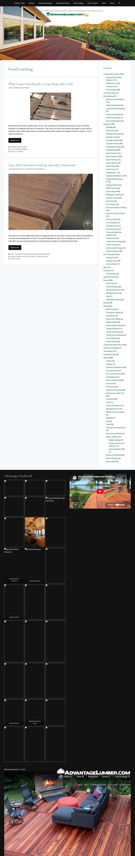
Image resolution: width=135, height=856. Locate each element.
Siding (105, 306)
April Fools (110, 283)
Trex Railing (107, 351)
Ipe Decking (35, 254)
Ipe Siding (110, 316)
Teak (108, 424)
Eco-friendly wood (113, 374)
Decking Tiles (111, 261)
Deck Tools (110, 169)
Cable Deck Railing (113, 105)
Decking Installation (114, 176)
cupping (24, 149)
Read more (15, 140)
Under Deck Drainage (114, 248)
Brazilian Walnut (112, 140)
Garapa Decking (112, 185)
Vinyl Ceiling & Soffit (117, 449)
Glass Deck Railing (113, 114)
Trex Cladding (111, 338)
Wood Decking (22, 147)
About (86, 785)
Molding (109, 418)
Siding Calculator (113, 329)
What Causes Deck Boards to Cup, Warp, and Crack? (40, 84)
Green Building (112, 287)
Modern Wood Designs (115, 412)
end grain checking (35, 256)
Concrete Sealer (109, 93)
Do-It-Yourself (93, 3)
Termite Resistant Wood (115, 428)
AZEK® (109, 127)
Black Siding (111, 309)
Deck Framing (111, 160)
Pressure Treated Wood (115, 213)
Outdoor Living (20, 3)
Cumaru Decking (112, 143)
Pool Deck (110, 201)
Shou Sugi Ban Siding (114, 325)
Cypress (109, 364)
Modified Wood (109, 277)
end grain (25, 256)
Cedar (108, 361)
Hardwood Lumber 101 (115, 393)
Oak (107, 421)
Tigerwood (110, 238)
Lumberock (110, 86)
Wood (112, 3)
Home (80, 785)
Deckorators (111, 83)
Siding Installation (113, 332)
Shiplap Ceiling (114, 440)
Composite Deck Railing (115, 109)
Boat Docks (110, 131)
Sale (107, 296)
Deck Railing (108, 96)
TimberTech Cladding (114, 335)
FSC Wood (110, 387)
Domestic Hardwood (114, 367)
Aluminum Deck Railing (115, 99)
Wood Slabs (111, 461)
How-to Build (25, 254)
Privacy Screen (112, 219)
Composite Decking (45, 3)
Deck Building (111, 150)
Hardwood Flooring (62, 3)
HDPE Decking (111, 188)
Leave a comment (17, 151)
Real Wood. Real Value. (99, 785)
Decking (31, 3)
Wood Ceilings (78, 3)
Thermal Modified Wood (113, 345)
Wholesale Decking (113, 300)
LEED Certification (113, 405)
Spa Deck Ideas (112, 229)
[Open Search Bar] (119, 3)
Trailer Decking (112, 245)
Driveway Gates (112, 371)
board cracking (16, 149)
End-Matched (111, 377)
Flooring (106, 270)
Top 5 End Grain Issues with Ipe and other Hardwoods (41, 165)
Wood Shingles (112, 458)
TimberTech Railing (110, 348)
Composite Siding (113, 312)
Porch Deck (110, 204)
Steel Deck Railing (113, 118)
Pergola (106, 303)
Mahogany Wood (112, 409)
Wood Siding (111, 341)
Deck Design (111, 153)
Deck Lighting (111, 163)
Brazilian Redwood (113, 134)
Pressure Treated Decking (116, 207)
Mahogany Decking (113, 195)
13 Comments (16, 259)
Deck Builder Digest (114, 147)
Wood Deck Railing (113, 121)
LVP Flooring (111, 274)
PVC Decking (111, 223)
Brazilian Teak (111, 137)
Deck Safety (111, 166)
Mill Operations (112, 293)
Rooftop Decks (112, 226)
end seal (45, 256)
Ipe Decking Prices (113, 290)
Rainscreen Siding (113, 319)
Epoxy (105, 267)
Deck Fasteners (112, 156)
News (104, 3)
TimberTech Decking (114, 241)
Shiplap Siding (111, 322)
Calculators (110, 258)
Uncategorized (109, 354)
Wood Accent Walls (114, 433)
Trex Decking (111, 90)
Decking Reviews (125, 785)
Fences (109, 383)
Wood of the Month (114, 455)
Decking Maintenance (114, 179)
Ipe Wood (110, 399)
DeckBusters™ (111, 173)
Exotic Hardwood (113, 380)
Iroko (108, 402)
